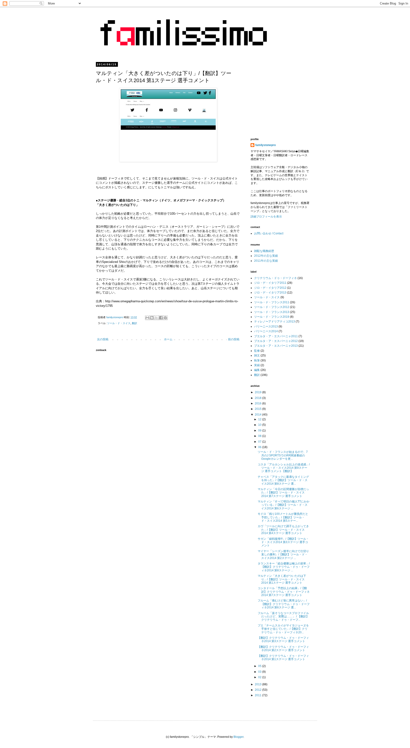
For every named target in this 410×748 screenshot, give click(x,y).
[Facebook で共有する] (160, 317)
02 (260, 677)
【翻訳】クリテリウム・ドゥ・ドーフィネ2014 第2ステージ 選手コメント (283, 648)
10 (260, 424)
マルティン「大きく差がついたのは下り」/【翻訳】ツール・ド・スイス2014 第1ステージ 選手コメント (282, 579)
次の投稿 (102, 339)
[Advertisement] (290, 96)
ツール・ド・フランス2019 (271, 316)
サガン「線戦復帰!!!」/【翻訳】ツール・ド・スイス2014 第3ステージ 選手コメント (283, 542)
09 (260, 430)
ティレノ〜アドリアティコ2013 (274, 321)
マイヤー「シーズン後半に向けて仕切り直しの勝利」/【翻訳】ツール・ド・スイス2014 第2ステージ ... (283, 554)
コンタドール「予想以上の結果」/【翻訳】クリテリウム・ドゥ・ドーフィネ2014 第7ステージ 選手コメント (284, 592)
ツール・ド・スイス (118, 323)
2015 (258, 409)
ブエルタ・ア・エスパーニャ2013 (276, 345)
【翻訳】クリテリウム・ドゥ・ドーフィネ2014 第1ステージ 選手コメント (283, 657)
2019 (258, 392)
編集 (257, 370)
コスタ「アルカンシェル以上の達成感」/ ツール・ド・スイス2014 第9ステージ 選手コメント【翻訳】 (284, 468)
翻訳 (134, 323)
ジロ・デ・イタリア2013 (270, 292)
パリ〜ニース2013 (266, 326)
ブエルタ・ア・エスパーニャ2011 (276, 336)
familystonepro (265, 145)
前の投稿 (233, 339)
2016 (258, 403)
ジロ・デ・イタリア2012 (270, 287)
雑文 (257, 355)
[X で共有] (156, 317)
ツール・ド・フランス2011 (271, 302)
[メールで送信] (147, 317)
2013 (258, 684)
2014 (258, 414)
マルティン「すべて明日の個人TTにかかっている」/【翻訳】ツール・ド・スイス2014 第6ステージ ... (283, 505)
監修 (257, 350)
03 (260, 671)
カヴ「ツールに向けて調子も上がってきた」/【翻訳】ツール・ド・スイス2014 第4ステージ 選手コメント (283, 530)
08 (260, 436)
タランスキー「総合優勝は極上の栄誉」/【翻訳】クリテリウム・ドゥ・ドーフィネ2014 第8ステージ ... (284, 567)
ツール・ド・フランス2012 (271, 307)
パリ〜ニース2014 (266, 331)
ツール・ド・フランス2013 (271, 312)
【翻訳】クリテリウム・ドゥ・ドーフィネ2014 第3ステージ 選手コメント (283, 639)
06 (260, 447)
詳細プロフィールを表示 (266, 216)
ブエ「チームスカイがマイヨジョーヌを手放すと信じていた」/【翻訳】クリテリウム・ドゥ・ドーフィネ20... (283, 629)
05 (260, 666)
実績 (257, 365)
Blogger (238, 737)
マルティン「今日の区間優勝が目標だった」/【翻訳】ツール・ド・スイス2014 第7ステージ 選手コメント (283, 493)
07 (260, 441)
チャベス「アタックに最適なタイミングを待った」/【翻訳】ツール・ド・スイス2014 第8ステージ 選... (283, 480)
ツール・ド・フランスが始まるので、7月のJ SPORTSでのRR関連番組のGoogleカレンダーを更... (283, 455)
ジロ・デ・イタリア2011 (270, 282)
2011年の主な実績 (266, 260)
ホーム (168, 339)
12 (260, 419)
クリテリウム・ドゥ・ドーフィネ (275, 278)
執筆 (257, 360)
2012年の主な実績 (266, 255)
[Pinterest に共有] (165, 317)
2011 (258, 695)
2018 (258, 398)
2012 (258, 689)
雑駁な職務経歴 (264, 251)
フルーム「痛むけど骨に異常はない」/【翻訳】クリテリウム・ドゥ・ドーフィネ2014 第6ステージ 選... (284, 604)
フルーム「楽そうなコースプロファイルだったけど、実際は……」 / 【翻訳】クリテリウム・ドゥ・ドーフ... (283, 616)
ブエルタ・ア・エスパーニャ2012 (276, 341)
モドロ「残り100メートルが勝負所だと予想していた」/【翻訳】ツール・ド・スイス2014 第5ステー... (283, 517)
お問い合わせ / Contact (268, 233)
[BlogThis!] (151, 317)
